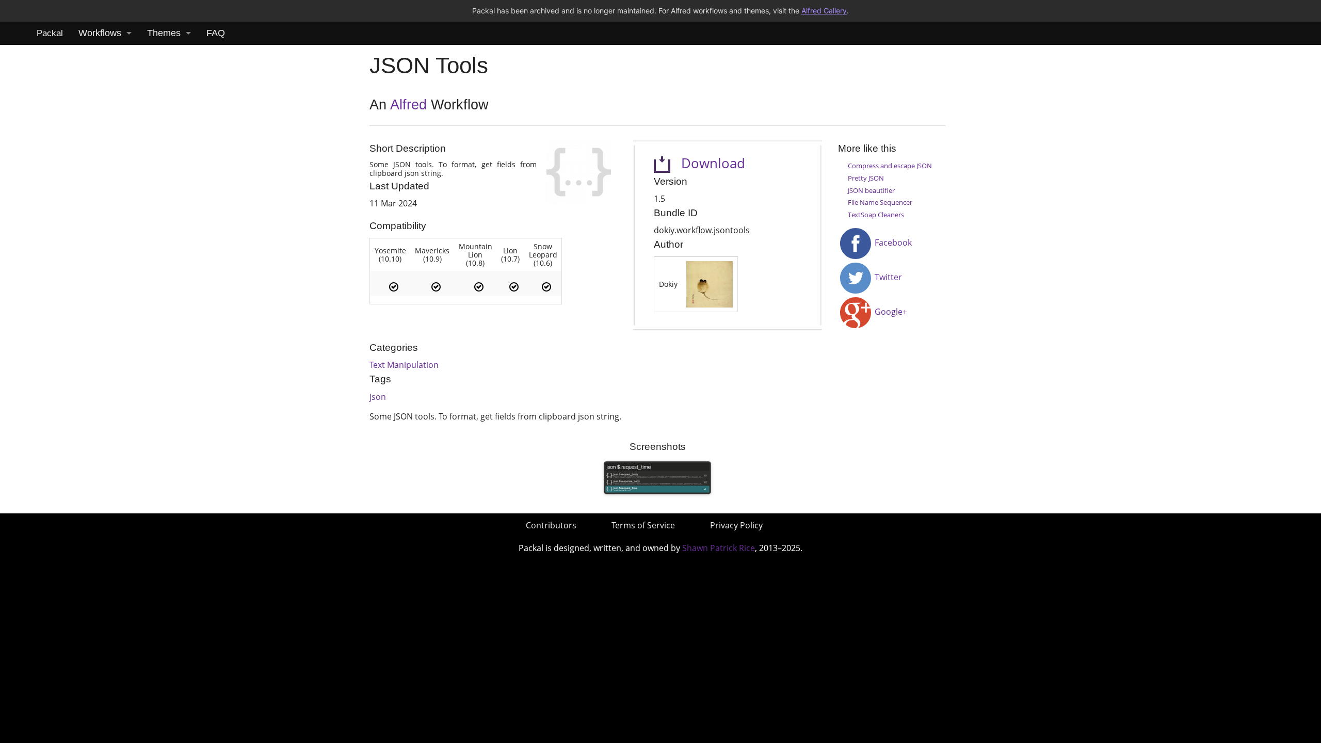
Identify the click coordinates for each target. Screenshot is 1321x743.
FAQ (215, 33)
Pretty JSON (866, 178)
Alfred (408, 104)
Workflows (99, 33)
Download (707, 163)
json (377, 396)
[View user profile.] (709, 283)
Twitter (887, 277)
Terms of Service (643, 525)
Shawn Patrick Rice (718, 548)
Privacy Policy (736, 525)
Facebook (892, 242)
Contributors (551, 525)
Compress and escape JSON (890, 165)
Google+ (890, 311)
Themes (164, 33)
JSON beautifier (871, 190)
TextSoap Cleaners (876, 214)
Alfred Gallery (824, 10)
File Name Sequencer (880, 202)
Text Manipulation (404, 364)
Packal (50, 33)
